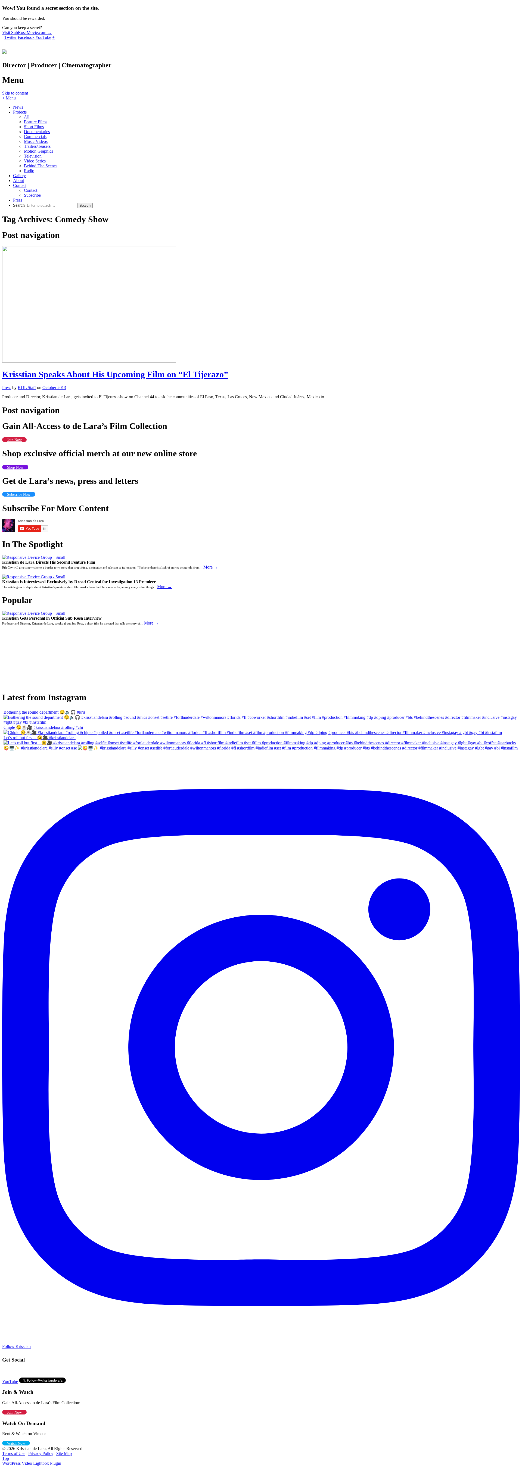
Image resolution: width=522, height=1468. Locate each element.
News (18, 107)
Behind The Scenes (40, 166)
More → (210, 567)
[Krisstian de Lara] (4, 51)
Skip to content (15, 93)
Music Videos (36, 141)
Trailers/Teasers (37, 146)
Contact (19, 185)
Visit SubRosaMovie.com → (27, 32)
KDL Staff (27, 387)
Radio (29, 170)
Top (5, 1458)
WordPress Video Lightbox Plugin (31, 1463)
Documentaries (37, 131)
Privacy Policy (40, 1453)
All (26, 117)
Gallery (19, 175)
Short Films (34, 126)
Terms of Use (13, 1453)
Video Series (35, 161)
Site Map (64, 1453)
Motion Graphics (38, 151)
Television (33, 156)
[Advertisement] (32, 655)
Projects (20, 112)
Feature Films (35, 122)
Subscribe (32, 195)
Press (17, 200)
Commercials (35, 136)
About (18, 180)
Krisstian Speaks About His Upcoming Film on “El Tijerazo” (115, 374)
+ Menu (9, 98)
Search (19, 205)
